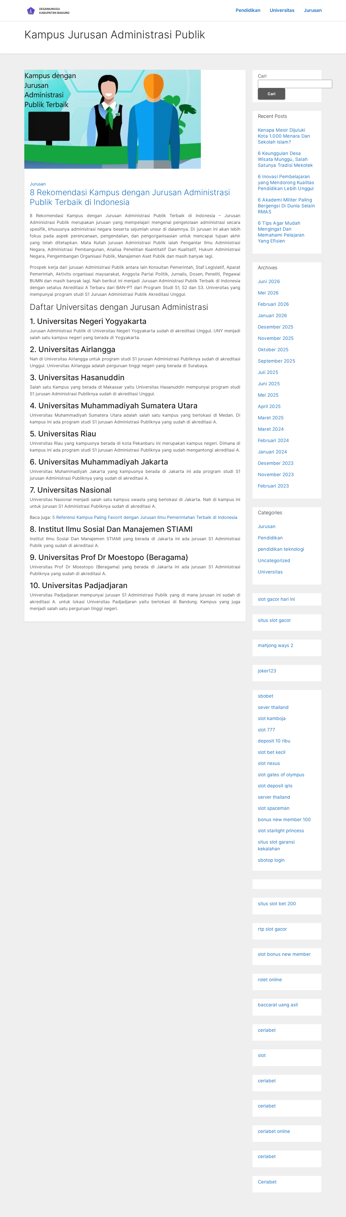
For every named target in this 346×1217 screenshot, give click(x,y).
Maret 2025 (271, 417)
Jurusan (313, 10)
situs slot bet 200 (277, 903)
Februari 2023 (273, 486)
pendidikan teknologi (281, 549)
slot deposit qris (275, 785)
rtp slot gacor (272, 929)
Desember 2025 (276, 327)
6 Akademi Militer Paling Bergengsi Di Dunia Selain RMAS (286, 205)
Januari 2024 (272, 452)
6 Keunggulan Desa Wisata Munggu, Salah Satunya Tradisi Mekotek (285, 159)
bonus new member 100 (284, 819)
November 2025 (276, 338)
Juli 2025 (268, 372)
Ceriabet (267, 1182)
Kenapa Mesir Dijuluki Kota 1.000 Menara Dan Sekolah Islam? (284, 136)
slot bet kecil (271, 752)
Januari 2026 (272, 315)
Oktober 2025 (273, 349)
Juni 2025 (269, 383)
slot (262, 1055)
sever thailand (273, 707)
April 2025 (269, 406)
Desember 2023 (276, 463)
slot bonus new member (284, 954)
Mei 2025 (268, 395)
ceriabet (267, 1030)
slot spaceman (274, 808)
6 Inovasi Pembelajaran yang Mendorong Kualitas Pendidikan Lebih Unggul (286, 182)
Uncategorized (274, 560)
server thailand (274, 797)
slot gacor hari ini (276, 599)
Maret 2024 (271, 429)
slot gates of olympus (281, 774)
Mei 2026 (268, 293)
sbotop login (271, 860)
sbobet (265, 696)
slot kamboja (272, 718)
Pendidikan (248, 10)
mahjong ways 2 (275, 645)
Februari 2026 (273, 304)
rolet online (270, 979)
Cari (262, 76)
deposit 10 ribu (274, 741)
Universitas (282, 10)
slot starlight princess (281, 830)
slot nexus (269, 763)
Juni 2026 (269, 281)
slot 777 (266, 729)
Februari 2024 (273, 440)
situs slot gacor (274, 620)
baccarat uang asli (278, 1004)
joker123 (267, 671)
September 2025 (276, 361)
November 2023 (276, 474)
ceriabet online (274, 1131)
